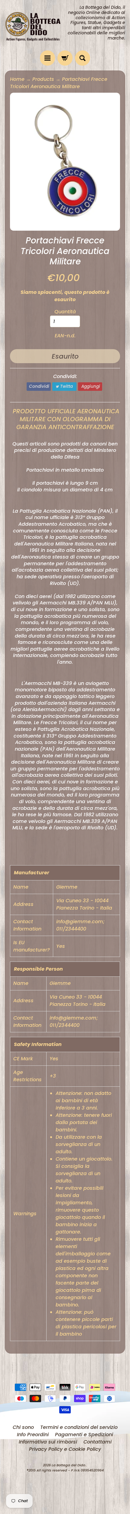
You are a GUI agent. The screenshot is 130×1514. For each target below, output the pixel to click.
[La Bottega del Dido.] (35, 25)
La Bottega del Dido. (69, 1465)
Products (43, 79)
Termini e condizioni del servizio (79, 1427)
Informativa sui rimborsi (48, 1441)
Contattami (97, 1441)
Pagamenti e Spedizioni (84, 1434)
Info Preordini (33, 1434)
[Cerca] (82, 58)
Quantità (65, 311)
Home (17, 79)
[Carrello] (65, 58)
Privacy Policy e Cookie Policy (65, 1449)
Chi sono (23, 1427)
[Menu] (47, 58)
